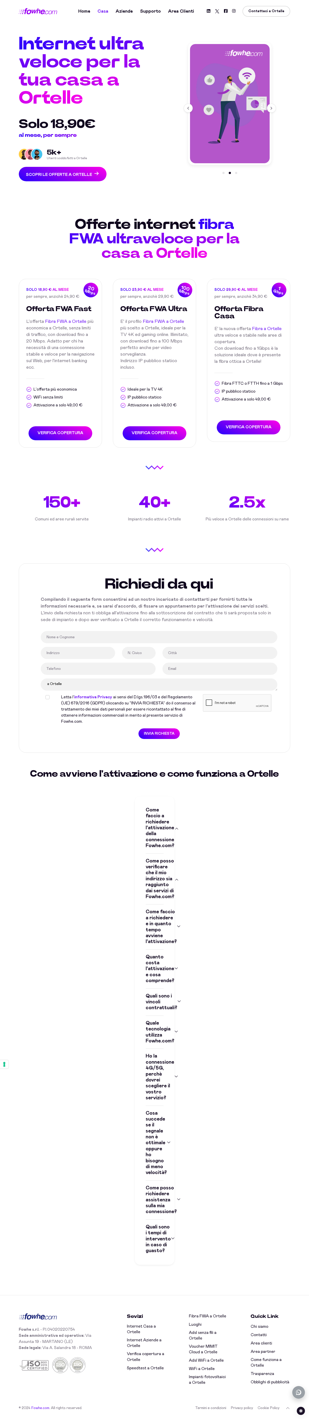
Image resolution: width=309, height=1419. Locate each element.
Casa (102, 11)
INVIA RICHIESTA (159, 733)
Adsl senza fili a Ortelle (202, 1335)
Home (84, 11)
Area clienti (181, 11)
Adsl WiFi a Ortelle (206, 1360)
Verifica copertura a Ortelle (145, 1357)
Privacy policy (242, 1408)
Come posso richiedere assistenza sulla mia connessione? (155, 1200)
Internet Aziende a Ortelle (144, 1343)
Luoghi (195, 1325)
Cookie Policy (269, 1408)
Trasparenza (262, 1374)
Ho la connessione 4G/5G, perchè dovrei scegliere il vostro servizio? (155, 1077)
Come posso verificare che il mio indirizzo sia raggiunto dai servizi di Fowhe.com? (155, 879)
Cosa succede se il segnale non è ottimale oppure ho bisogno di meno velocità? (155, 1143)
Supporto (150, 11)
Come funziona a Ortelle (266, 1363)
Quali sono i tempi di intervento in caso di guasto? (155, 1239)
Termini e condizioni (210, 1408)
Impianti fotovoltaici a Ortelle (207, 1380)
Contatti (259, 1335)
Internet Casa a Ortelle (141, 1329)
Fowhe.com (40, 1408)
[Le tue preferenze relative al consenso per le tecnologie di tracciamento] (4, 1064)
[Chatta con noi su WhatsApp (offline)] (298, 1392)
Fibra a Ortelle (267, 328)
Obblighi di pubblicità (270, 1382)
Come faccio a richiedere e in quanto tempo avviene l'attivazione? (155, 926)
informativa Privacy (93, 697)
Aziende (124, 11)
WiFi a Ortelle (202, 1369)
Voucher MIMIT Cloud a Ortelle (203, 1349)
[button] (223, 173)
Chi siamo (259, 1327)
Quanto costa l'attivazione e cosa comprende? (155, 969)
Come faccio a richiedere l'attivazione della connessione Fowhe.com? (155, 828)
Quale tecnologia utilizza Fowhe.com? (155, 1032)
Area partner (263, 1352)
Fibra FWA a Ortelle (65, 321)
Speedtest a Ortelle (145, 1368)
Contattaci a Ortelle (266, 11)
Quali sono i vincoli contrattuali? (155, 1002)
